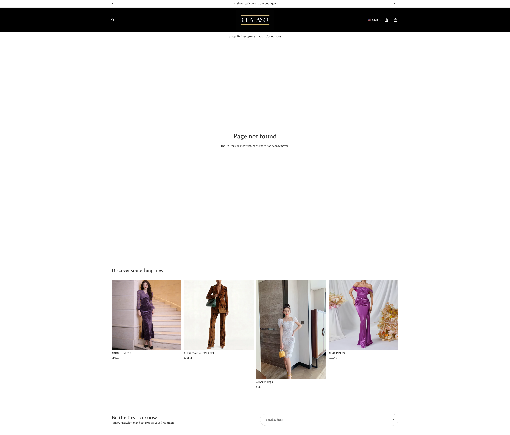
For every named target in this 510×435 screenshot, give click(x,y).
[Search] (112, 20)
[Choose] (175, 343)
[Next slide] (248, 314)
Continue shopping (255, 160)
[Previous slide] (190, 314)
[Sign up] (392, 420)
